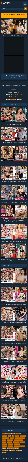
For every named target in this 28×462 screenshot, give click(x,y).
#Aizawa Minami (9, 448)
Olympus (17, 96)
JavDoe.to (22, 14)
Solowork (19, 99)
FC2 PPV (9, 435)
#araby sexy (17, 437)
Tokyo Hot (7, 437)
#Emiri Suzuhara (12, 450)
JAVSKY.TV (6, 3)
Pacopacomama (22, 435)
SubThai (3, 437)
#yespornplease (16, 446)
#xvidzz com (23, 437)
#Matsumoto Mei (4, 446)
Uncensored (12, 437)
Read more (13, 89)
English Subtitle (4, 435)
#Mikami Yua (4, 448)
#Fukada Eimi (23, 446)
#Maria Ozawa (15, 448)
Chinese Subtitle (18, 433)
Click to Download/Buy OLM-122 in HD (12, 35)
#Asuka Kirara (10, 446)
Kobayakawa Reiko (17, 94)
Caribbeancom (7, 433)
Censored (8, 99)
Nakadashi (17, 435)
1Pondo (3, 433)
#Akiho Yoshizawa (19, 450)
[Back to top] (23, 458)
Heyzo (13, 435)
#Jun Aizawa (4, 452)
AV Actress (14, 99)
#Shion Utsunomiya (5, 450)
